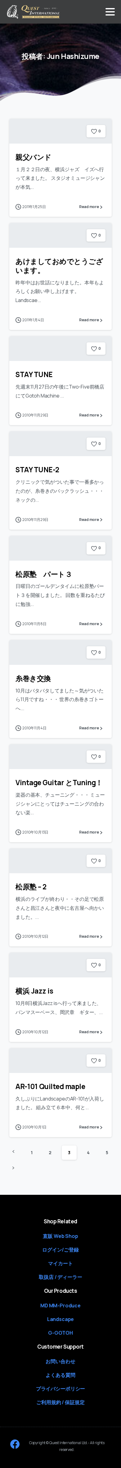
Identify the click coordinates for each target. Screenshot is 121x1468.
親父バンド (34, 157)
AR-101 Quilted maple (50, 1086)
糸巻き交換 (33, 678)
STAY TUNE (34, 374)
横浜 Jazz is (34, 991)
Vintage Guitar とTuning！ (59, 782)
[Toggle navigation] (110, 12)
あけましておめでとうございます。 (59, 265)
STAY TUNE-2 (37, 469)
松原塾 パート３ (44, 574)
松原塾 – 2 (31, 887)
